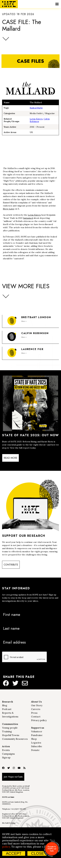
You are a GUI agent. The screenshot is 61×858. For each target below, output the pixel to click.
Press (34, 712)
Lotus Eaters (36, 119)
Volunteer (36, 731)
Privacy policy (39, 720)
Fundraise (36, 735)
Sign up (6, 757)
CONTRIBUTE (11, 564)
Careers (35, 709)
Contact (35, 716)
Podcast (6, 709)
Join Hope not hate (13, 776)
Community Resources (15, 738)
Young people (10, 727)
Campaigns (8, 753)
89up (13, 823)
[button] (57, 4)
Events (6, 750)
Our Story (36, 705)
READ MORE (10, 458)
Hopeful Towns (10, 735)
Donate (35, 750)
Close (37, 853)
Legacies (36, 742)
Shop (34, 738)
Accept (13, 853)
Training (7, 731)
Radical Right (36, 107)
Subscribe (36, 746)
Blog (4, 705)
